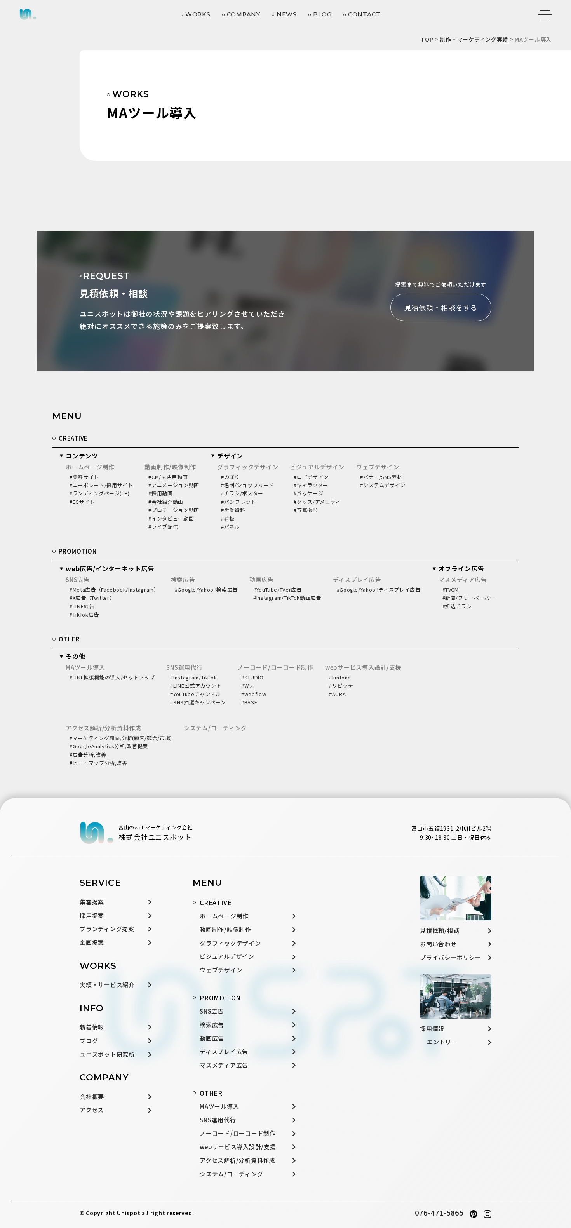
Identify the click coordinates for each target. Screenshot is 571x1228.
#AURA (337, 694)
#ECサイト (82, 501)
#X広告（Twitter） (92, 597)
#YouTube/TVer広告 (277, 589)
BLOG (322, 14)
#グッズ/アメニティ (317, 501)
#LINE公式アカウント (195, 685)
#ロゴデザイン (311, 477)
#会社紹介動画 (165, 501)
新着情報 (92, 1027)
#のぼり (230, 477)
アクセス (92, 1110)
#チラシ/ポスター (242, 493)
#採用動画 (160, 493)
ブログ (89, 1040)
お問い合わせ (438, 944)
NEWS (287, 14)
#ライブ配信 (163, 526)
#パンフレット (238, 501)
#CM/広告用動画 (168, 477)
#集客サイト (84, 477)
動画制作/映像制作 (170, 467)
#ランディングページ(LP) (100, 493)
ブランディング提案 (107, 929)
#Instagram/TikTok (193, 677)
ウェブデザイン (377, 467)
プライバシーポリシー (450, 957)
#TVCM (450, 589)
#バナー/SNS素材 (381, 477)
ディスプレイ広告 (357, 579)
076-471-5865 (439, 1212)
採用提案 (92, 915)
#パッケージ (308, 493)
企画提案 (92, 942)
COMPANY (243, 14)
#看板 (228, 518)
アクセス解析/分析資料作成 (103, 728)
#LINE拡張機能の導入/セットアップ (112, 677)
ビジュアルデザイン (317, 467)
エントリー (442, 1042)
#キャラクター (311, 485)
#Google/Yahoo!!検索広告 (206, 589)
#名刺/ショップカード (247, 485)
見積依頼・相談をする (441, 307)
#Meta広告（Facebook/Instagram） (114, 589)
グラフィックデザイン (248, 467)
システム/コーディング (215, 728)
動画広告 (261, 579)
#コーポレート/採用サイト (101, 485)
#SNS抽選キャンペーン (198, 702)
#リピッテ (341, 685)
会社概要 (92, 1096)
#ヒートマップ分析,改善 (98, 762)
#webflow (253, 694)
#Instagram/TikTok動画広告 (287, 597)
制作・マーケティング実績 (474, 39)
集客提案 (92, 902)
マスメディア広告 (463, 579)
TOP (427, 39)
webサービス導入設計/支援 (363, 667)
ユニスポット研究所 (107, 1054)
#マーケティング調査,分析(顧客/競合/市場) (121, 738)
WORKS (198, 14)
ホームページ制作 (90, 467)
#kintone (340, 677)
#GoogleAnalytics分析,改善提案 (109, 746)
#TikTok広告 (84, 614)
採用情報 (432, 1028)
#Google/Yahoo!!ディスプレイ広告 (379, 589)
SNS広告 (78, 579)
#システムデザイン (383, 485)
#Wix (247, 685)
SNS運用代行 (184, 667)
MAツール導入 (85, 667)
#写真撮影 (306, 510)
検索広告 (183, 579)
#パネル (230, 526)
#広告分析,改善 (88, 754)
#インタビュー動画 (171, 518)
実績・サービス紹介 (107, 985)
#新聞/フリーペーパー (468, 597)
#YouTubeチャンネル (195, 694)
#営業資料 (233, 510)
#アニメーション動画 (173, 485)
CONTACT (364, 14)
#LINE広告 (82, 606)
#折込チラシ (457, 606)
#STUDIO (252, 677)
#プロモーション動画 (173, 510)
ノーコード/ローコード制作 (275, 667)
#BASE (249, 702)
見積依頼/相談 (439, 930)
